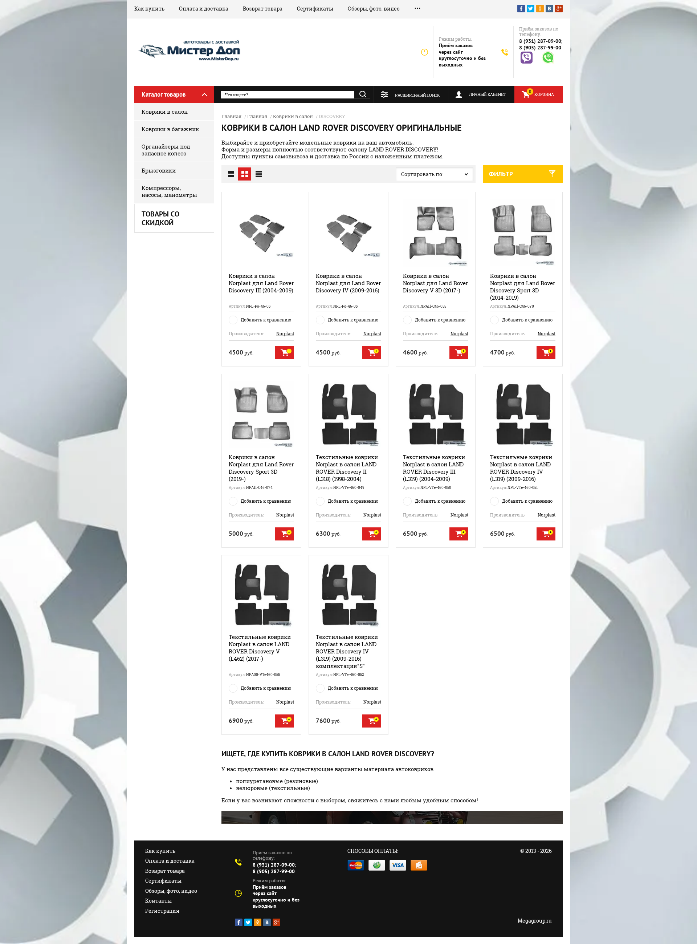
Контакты (158, 900)
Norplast (285, 333)
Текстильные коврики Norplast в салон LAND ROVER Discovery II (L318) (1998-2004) (347, 467)
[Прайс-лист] (258, 174)
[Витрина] (244, 174)
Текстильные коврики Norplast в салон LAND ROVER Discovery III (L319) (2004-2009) (434, 467)
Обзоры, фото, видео (374, 8)
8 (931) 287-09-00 (540, 41)
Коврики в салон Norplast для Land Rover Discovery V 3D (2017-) (435, 283)
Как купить (149, 8)
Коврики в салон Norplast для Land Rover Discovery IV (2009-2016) (348, 283)
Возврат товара (262, 8)
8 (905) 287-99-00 (540, 47)
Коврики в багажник (170, 129)
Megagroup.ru (535, 920)
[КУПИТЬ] (284, 352)
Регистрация (162, 910)
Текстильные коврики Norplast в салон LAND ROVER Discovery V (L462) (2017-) (260, 647)
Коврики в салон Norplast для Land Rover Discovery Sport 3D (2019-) (261, 467)
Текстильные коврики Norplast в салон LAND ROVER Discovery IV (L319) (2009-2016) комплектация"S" (347, 651)
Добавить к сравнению (266, 320)
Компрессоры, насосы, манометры (169, 191)
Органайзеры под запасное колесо (166, 150)
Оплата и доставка (203, 8)
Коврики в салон (165, 111)
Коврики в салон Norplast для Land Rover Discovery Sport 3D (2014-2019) (522, 286)
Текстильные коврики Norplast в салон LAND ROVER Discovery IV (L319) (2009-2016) (521, 467)
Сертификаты (315, 8)
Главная (231, 116)
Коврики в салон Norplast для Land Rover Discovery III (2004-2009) (261, 283)
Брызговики (159, 170)
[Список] (230, 174)
